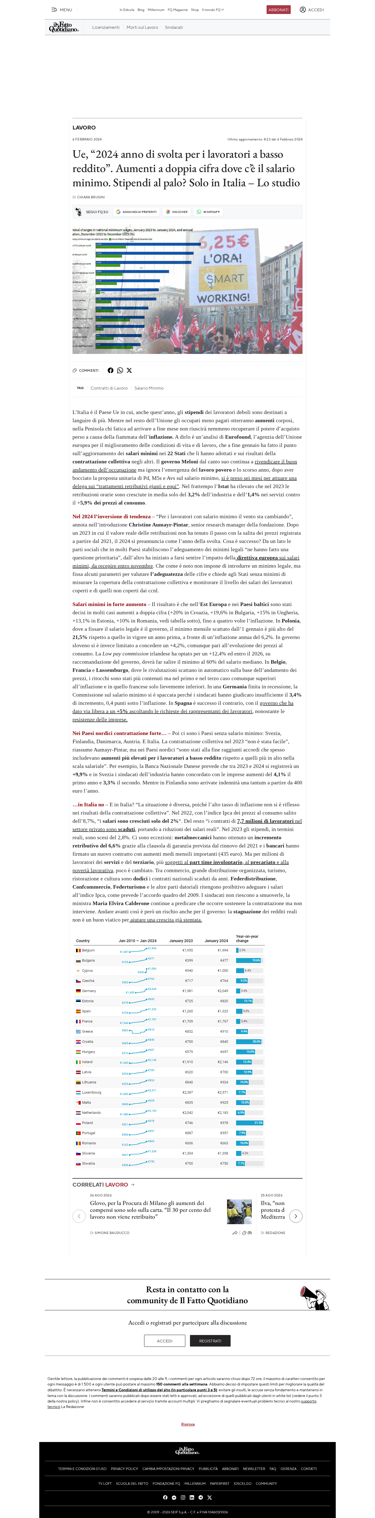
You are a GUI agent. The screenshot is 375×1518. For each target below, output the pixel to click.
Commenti (89, 370)
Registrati (210, 1340)
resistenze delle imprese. (100, 719)
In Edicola (127, 9)
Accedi (165, 1340)
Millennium (156, 9)
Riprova (188, 1423)
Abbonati (278, 9)
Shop (195, 9)
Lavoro (84, 127)
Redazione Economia (283, 1233)
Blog (141, 9)
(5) (250, 1233)
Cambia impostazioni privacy (168, 1468)
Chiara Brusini (88, 197)
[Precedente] (79, 1216)
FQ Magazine (178, 9)
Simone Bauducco (110, 1233)
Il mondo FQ (211, 9)
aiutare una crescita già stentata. (165, 920)
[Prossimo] (296, 1216)
